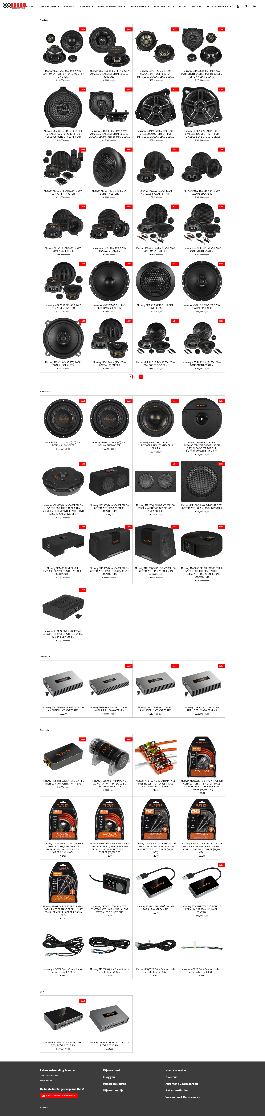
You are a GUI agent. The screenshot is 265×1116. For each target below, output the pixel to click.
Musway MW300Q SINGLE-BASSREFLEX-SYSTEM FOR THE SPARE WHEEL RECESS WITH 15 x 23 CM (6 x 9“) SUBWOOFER (202, 572)
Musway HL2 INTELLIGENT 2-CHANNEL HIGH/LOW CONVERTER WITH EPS (63, 782)
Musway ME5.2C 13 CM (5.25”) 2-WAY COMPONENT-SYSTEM (202, 364)
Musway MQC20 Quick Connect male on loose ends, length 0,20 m (201, 970)
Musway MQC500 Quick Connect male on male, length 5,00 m (63, 970)
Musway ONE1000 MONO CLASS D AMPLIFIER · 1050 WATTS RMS (155, 709)
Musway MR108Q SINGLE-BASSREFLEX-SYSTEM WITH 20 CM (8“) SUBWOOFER (201, 506)
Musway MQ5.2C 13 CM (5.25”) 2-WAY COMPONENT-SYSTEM (63, 192)
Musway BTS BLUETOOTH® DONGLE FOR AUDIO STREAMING (156, 908)
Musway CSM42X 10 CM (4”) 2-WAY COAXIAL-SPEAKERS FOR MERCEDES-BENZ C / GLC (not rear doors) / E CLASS (109, 133)
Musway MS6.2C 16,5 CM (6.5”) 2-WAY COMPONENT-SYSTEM (155, 249)
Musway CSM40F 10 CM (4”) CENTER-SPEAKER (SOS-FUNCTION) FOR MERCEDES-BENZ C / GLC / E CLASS (63, 133)
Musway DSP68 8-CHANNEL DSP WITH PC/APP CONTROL (109, 1044)
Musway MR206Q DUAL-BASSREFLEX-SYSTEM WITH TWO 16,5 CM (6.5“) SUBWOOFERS (155, 508)
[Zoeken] (246, 6)
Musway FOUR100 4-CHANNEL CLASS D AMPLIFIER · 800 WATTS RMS (63, 709)
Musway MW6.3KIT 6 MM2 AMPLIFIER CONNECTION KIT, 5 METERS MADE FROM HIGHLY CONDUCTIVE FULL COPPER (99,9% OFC (109, 848)
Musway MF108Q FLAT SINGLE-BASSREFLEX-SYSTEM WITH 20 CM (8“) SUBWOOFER (63, 571)
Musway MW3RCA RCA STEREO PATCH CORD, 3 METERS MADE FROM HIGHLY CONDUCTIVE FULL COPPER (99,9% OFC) (202, 848)
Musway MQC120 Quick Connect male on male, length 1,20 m (155, 970)
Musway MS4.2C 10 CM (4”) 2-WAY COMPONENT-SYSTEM (63, 306)
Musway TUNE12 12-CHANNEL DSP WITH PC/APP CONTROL (63, 1044)
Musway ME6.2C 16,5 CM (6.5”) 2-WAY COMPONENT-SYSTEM (155, 364)
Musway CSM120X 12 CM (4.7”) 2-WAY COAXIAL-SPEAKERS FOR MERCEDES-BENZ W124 (109, 73)
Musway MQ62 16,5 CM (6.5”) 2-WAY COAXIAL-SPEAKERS (201, 192)
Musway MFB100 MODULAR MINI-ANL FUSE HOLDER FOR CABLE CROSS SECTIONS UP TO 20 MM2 (155, 783)
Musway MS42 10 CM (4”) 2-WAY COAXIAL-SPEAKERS (109, 364)
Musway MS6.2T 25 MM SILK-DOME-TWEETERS (155, 306)
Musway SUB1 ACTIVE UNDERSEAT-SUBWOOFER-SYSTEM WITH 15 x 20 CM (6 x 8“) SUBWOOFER (63, 634)
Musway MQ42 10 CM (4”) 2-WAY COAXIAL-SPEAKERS (109, 249)
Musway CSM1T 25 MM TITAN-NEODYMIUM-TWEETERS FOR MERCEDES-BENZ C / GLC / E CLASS (155, 73)
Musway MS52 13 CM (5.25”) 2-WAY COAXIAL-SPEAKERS (63, 364)
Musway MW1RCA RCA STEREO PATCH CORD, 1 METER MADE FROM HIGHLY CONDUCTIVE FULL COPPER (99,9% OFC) (63, 910)
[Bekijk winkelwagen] (254, 6)
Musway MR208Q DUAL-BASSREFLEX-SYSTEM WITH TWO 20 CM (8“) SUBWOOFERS (109, 508)
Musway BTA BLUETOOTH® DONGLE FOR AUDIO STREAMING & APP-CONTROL (202, 909)
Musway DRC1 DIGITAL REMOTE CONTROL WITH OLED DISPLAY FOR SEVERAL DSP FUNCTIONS (109, 909)
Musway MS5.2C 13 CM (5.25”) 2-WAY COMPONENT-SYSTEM (202, 249)
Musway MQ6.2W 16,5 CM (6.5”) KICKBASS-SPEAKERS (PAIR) (155, 192)
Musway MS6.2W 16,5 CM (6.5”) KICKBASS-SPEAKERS (109, 306)
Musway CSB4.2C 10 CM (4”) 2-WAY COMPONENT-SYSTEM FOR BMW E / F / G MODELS (63, 73)
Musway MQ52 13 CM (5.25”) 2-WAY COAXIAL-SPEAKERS (63, 249)
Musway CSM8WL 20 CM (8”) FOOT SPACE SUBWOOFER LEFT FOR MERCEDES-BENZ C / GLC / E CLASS (155, 133)
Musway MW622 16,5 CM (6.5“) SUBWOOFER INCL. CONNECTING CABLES (155, 445)
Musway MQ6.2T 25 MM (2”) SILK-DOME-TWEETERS (109, 192)
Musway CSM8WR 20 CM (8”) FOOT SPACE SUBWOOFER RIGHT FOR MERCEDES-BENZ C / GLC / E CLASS (201, 133)
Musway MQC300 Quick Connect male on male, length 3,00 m (109, 970)
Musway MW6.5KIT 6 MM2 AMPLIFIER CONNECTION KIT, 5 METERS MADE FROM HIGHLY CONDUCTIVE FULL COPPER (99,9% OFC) (63, 848)
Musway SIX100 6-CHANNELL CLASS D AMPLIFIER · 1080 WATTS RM (109, 709)
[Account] (238, 6)
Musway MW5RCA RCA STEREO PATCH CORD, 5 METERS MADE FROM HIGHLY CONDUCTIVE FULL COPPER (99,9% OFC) (156, 848)
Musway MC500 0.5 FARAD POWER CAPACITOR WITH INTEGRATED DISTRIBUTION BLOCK (109, 783)
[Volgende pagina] (141, 377)
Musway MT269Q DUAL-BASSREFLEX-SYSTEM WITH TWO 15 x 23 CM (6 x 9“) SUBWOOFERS (109, 571)
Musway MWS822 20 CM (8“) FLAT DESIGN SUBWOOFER (109, 444)
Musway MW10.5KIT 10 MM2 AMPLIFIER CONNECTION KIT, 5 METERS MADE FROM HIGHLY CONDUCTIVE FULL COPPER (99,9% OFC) (202, 785)
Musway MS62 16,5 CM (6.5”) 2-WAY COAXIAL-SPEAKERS (201, 306)
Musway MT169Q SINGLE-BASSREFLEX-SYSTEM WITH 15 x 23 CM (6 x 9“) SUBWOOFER (155, 571)
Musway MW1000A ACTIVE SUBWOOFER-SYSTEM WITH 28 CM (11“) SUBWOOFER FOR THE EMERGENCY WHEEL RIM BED (202, 446)
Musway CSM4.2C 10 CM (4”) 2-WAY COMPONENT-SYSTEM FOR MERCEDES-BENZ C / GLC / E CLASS (202, 73)
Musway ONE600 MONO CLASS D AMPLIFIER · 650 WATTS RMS (202, 709)
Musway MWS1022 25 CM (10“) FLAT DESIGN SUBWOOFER (63, 444)
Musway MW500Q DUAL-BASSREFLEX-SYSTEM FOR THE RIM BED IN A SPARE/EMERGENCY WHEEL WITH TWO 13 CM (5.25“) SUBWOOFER (63, 509)
